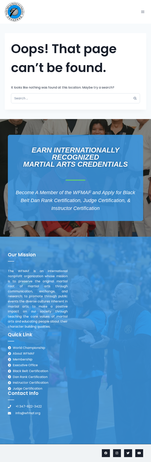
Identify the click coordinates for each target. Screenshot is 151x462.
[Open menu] (142, 12)
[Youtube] (139, 453)
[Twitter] (128, 453)
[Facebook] (106, 453)
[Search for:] (75, 98)
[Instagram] (117, 453)
